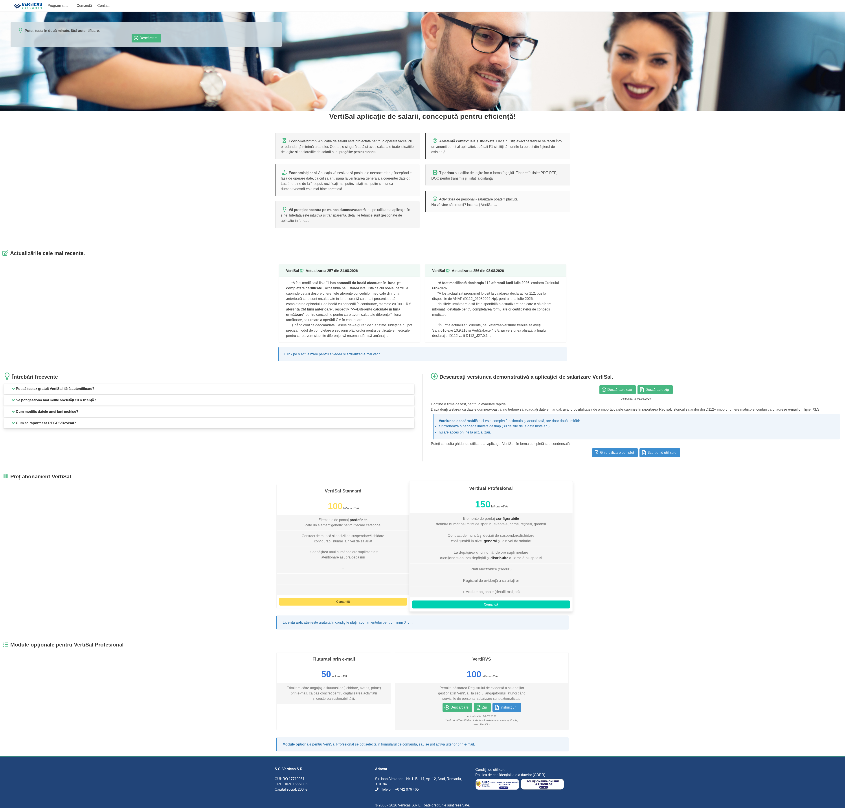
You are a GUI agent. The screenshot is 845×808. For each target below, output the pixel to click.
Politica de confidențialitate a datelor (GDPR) (510, 775)
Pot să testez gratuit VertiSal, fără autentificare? (55, 389)
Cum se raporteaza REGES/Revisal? (46, 423)
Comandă (84, 5)
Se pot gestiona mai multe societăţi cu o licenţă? (56, 400)
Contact (103, 5)
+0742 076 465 (407, 789)
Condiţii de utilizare (490, 769)
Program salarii (59, 5)
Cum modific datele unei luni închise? (47, 411)
